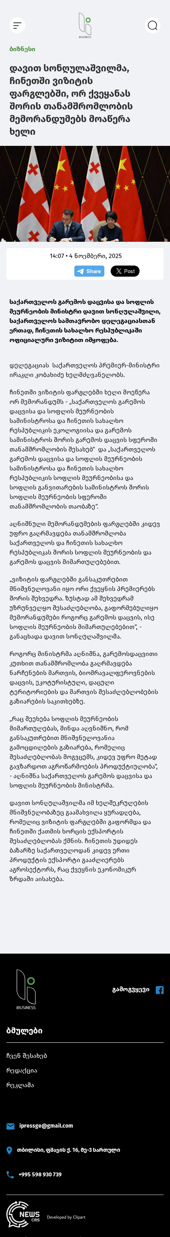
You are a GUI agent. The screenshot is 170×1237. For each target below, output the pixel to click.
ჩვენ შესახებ (26, 1055)
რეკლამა (20, 1085)
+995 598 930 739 (40, 1174)
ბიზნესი (22, 49)
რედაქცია (21, 1070)
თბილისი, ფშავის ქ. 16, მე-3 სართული (68, 1150)
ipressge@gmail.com (46, 1125)
